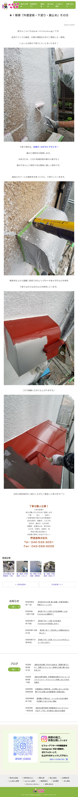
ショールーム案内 (30, 781)
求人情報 (67, 781)
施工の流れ (50, 5)
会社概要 (56, 781)
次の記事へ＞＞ (57, 584)
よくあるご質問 (59, 5)
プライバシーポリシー (32, 784)
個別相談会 (44, 781)
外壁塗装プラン (33, 5)
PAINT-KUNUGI (35, 794)
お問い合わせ (70, 5)
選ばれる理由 (24, 5)
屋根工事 (43, 5)
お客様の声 (65, 778)
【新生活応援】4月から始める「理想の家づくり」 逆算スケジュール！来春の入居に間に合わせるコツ (51, 667)
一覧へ (13, 606)
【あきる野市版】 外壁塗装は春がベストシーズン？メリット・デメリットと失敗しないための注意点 (52, 679)
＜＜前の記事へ (21, 584)
